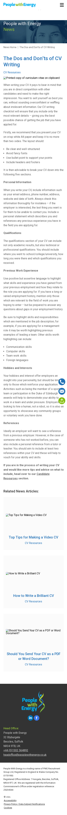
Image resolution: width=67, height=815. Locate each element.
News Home (9, 47)
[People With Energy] (19, 5)
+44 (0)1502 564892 (15, 750)
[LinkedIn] (30, 718)
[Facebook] (36, 718)
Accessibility (10, 800)
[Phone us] (61, 381)
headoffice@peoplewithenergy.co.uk (25, 754)
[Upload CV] (61, 400)
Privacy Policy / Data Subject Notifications (24, 804)
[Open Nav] (62, 5)
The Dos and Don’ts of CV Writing (37, 47)
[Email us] (61, 391)
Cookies (8, 807)
